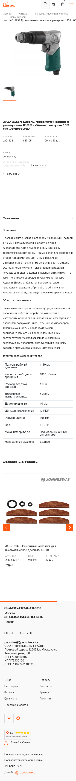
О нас (7, 680)
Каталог (24, 14)
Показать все (38, 165)
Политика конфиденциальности (23, 754)
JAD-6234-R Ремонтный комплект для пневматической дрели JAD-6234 (30, 548)
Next (70, 527)
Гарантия (45, 699)
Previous (7, 527)
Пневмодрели (17, 17)
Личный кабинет (20, 743)
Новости (45, 680)
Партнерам (11, 686)
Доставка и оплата (16, 705)
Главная (7, 14)
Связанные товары (20, 461)
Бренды (44, 692)
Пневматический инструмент (53, 14)
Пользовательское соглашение (23, 760)
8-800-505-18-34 (23, 617)
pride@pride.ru (21, 642)
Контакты (46, 686)
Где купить (10, 699)
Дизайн (8, 772)
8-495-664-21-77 (22, 608)
